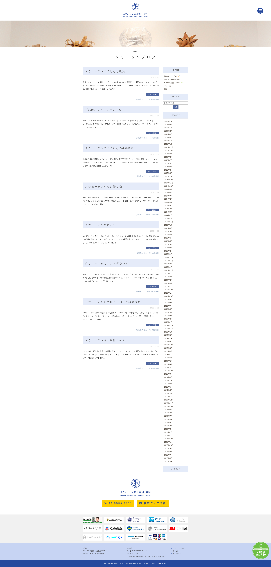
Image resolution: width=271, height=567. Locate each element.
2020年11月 (168, 293)
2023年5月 (168, 241)
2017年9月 (168, 374)
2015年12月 (168, 439)
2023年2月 (168, 251)
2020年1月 (168, 322)
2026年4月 (168, 131)
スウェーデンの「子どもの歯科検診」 (111, 148)
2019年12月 (168, 325)
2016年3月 (168, 429)
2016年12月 (168, 400)
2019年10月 (168, 332)
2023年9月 (168, 228)
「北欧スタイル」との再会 (103, 109)
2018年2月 (168, 367)
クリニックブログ (178, 548)
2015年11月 (168, 442)
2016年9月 (168, 410)
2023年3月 (168, 248)
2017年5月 (168, 387)
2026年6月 (168, 125)
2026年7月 (168, 121)
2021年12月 (168, 270)
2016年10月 (168, 406)
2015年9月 (168, 448)
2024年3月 (168, 209)
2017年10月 (168, 371)
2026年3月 (168, 134)
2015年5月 (168, 461)
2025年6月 (168, 163)
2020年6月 (168, 309)
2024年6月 (168, 199)
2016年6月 (168, 419)
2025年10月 (168, 150)
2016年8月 (168, 413)
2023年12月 (168, 218)
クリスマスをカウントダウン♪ (106, 263)
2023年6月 (168, 238)
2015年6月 (168, 458)
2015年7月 (168, 455)
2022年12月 (168, 257)
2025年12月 (168, 144)
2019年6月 (168, 341)
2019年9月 (168, 335)
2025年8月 (168, 157)
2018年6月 (168, 358)
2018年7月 (168, 354)
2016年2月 (168, 432)
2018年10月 (168, 345)
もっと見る (152, 94)
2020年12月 (168, 290)
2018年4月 (168, 364)
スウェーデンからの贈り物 (103, 186)
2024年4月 (168, 205)
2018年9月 (168, 348)
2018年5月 (168, 361)
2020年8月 (168, 303)
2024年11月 (168, 183)
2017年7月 (168, 380)
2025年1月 (168, 176)
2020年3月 (168, 316)
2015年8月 (168, 452)
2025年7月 (168, 160)
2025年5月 (168, 167)
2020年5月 (168, 312)
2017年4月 (168, 390)
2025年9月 (168, 154)
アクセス (176, 551)
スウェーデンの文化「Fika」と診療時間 (112, 301)
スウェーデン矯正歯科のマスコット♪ (110, 340)
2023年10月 (168, 225)
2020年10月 (168, 296)
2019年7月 (168, 338)
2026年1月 (168, 141)
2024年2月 (168, 212)
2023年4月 (168, 244)
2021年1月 (168, 286)
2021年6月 (168, 280)
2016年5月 (168, 422)
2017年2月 (168, 393)
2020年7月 (168, 306)
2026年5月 (168, 128)
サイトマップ (177, 554)
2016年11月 (168, 403)
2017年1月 (168, 397)
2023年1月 (168, 254)
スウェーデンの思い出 (100, 225)
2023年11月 (168, 222)
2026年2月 (168, 137)
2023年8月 (168, 231)
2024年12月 (168, 180)
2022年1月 (168, 267)
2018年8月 (168, 351)
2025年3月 (168, 173)
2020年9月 (168, 299)
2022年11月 (168, 261)
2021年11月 (168, 274)
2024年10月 (168, 186)
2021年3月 (168, 283)
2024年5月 (168, 202)
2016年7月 (168, 416)
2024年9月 (168, 189)
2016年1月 (168, 435)
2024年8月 (168, 193)
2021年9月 (168, 277)
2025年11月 (168, 147)
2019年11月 (168, 329)
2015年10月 (168, 445)
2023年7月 (168, 235)
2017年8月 (168, 377)
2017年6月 (168, 384)
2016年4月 (168, 426)
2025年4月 (168, 170)
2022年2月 (168, 264)
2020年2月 (168, 319)
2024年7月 (168, 196)
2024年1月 (168, 215)
